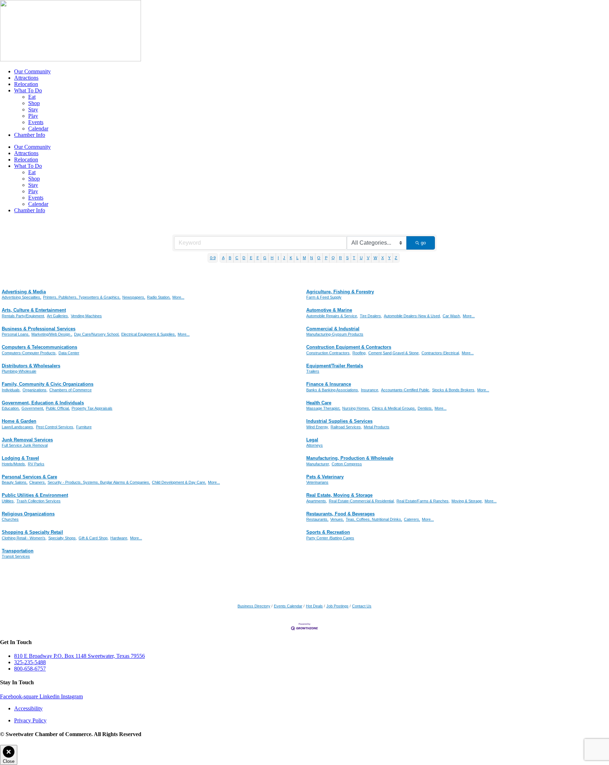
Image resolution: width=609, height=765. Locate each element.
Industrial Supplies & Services (339, 421)
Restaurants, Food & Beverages (340, 513)
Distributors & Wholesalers (31, 365)
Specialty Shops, (62, 538)
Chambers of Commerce (70, 390)
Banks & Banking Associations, (332, 390)
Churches (10, 519)
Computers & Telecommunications (39, 347)
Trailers (312, 371)
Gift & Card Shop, (94, 538)
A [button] (223, 258)
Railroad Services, (346, 427)
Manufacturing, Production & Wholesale (349, 458)
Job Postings (337, 606)
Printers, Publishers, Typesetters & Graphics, (82, 297)
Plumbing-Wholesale (19, 371)
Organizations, (35, 390)
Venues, (337, 519)
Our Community (32, 71)
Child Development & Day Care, (179, 482)
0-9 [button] (213, 258)
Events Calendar (288, 606)
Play (33, 116)
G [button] (264, 258)
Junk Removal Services (27, 439)
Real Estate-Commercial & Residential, (362, 501)
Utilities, (8, 501)
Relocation (26, 84)
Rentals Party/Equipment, (23, 316)
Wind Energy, (317, 427)
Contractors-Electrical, (441, 353)
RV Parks (36, 464)
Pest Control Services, (55, 427)
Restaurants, (317, 519)
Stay (33, 109)
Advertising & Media (24, 291)
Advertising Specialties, (21, 297)
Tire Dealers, (371, 316)
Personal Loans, (16, 334)
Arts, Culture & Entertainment (34, 310)
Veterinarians (317, 482)
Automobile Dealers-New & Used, (412, 316)
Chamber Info (29, 135)
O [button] (318, 258)
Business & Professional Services (38, 328)
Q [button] (333, 258)
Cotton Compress (347, 464)
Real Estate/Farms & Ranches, (423, 501)
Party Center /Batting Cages (330, 538)
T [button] (354, 258)
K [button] (291, 258)
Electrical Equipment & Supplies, (148, 334)
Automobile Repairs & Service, (332, 316)
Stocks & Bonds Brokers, (453, 390)
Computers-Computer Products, (29, 353)
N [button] (311, 258)
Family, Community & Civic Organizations (47, 384)
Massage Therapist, (323, 408)
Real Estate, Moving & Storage (339, 495)
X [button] (382, 258)
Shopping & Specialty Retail (32, 532)
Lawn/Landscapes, (18, 427)
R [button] (340, 258)
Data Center (69, 353)
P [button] (326, 258)
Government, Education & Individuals (43, 402)
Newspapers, (133, 297)
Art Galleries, (58, 316)
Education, (11, 408)
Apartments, (316, 501)
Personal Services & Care (29, 476)
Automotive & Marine (329, 310)
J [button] (284, 258)
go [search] (423, 242)
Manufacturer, (318, 464)
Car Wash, (452, 316)
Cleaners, (37, 482)
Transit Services (16, 556)
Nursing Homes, (356, 408)
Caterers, (412, 519)
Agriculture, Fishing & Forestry (340, 291)
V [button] (368, 258)
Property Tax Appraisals (92, 408)
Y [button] (389, 258)
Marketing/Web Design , (51, 334)
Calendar (38, 128)
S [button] (347, 258)
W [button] (375, 258)
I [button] (278, 258)
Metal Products (376, 427)
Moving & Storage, (467, 501)
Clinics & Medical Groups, (394, 408)
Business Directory (254, 606)
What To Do (28, 90)
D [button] (243, 258)
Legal (312, 439)
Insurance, (370, 390)
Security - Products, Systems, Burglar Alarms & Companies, (99, 482)
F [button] (258, 258)
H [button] (272, 258)
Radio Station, (159, 297)
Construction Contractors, (328, 353)
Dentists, (425, 408)
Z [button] (396, 258)
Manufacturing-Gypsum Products (334, 334)
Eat (32, 97)
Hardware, (119, 538)
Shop (34, 103)
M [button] (304, 258)
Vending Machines (86, 316)
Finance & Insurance (328, 384)
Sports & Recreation (328, 532)
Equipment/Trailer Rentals (334, 365)
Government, (32, 408)
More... (178, 297)
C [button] (236, 258)
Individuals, (11, 390)
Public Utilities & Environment (35, 495)
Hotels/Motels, (14, 464)
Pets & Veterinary (325, 476)
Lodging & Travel (20, 458)
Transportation (17, 550)
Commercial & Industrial (332, 328)
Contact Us (361, 606)
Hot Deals (314, 606)
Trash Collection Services (39, 501)
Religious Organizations (28, 513)
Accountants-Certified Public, (405, 390)
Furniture (84, 427)
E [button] (251, 258)
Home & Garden (19, 421)
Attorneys (314, 445)
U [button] (361, 258)
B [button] (230, 258)
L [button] (297, 258)
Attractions (26, 78)
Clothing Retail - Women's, (24, 538)
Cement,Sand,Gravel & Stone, (394, 353)
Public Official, (58, 408)
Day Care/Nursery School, (96, 334)
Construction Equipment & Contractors (348, 347)
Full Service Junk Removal (25, 445)
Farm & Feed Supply (324, 297)
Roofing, (359, 353)
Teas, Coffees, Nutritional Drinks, (374, 519)
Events (35, 122)
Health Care (318, 402)
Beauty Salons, (14, 482)
